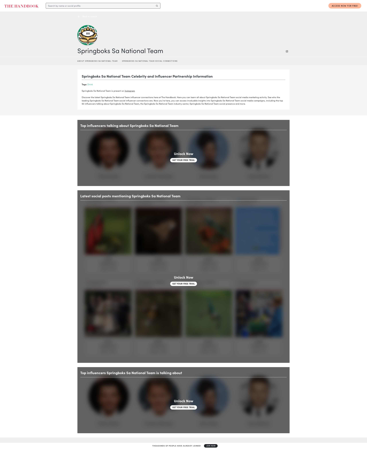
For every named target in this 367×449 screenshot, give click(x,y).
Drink (90, 84)
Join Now (211, 446)
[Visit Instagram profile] (288, 51)
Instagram (130, 90)
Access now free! (345, 5)
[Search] (156, 6)
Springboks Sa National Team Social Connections (150, 61)
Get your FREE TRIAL (183, 159)
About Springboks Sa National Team (97, 61)
